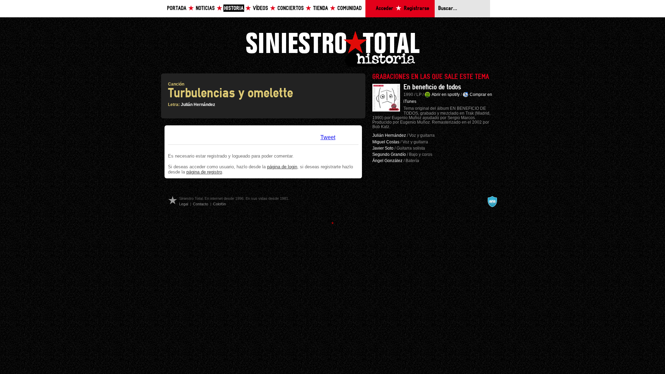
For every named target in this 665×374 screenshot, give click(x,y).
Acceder (384, 8)
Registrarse (416, 8)
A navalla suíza (492, 201)
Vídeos (260, 8)
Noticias (205, 8)
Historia (233, 8)
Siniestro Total (332, 48)
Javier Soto (382, 148)
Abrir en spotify (446, 94)
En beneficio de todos (432, 87)
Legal (183, 204)
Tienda (320, 8)
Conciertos (290, 8)
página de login (282, 166)
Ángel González (387, 160)
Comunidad (349, 8)
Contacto (200, 204)
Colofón (219, 204)
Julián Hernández (198, 104)
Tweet (327, 137)
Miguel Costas (385, 142)
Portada (176, 8)
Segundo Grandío (389, 154)
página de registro (204, 172)
